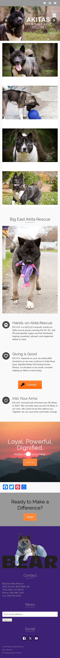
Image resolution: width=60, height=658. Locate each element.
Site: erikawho (7, 650)
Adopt (30, 517)
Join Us (30, 462)
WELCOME (38, 27)
